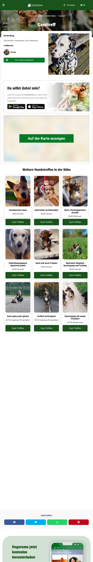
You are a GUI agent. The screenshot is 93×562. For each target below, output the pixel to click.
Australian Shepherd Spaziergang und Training (75, 264)
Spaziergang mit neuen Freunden (75, 317)
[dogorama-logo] (35, 5)
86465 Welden (51, 16)
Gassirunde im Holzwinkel (46, 210)
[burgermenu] (3, 5)
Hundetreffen (38, 16)
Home (30, 16)
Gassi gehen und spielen (18, 316)
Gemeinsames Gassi (18, 210)
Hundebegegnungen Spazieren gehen (18, 264)
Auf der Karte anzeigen (46, 138)
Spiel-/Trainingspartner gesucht (75, 211)
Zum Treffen (18, 222)
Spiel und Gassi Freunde (46, 263)
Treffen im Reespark (46, 316)
